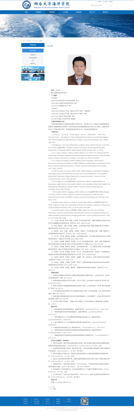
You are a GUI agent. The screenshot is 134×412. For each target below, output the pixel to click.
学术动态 (68, 401)
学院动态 (68, 399)
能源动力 (32, 63)
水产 (33, 60)
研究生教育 (36, 403)
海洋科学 (32, 55)
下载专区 (58, 403)
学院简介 (25, 399)
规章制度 (58, 401)
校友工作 (92, 12)
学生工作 (47, 403)
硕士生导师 (35, 40)
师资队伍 (36, 399)
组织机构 (25, 403)
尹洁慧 (54, 389)
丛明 (54, 387)
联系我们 (111, 1)
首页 (26, 12)
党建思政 (79, 12)
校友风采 (58, 399)
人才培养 (65, 12)
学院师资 (52, 12)
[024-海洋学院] (46, 1)
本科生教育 (36, 401)
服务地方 (105, 12)
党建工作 (47, 401)
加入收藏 (105, 1)
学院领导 (25, 401)
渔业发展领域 (33, 57)
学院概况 (38, 12)
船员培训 (47, 399)
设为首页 (99, 1)
